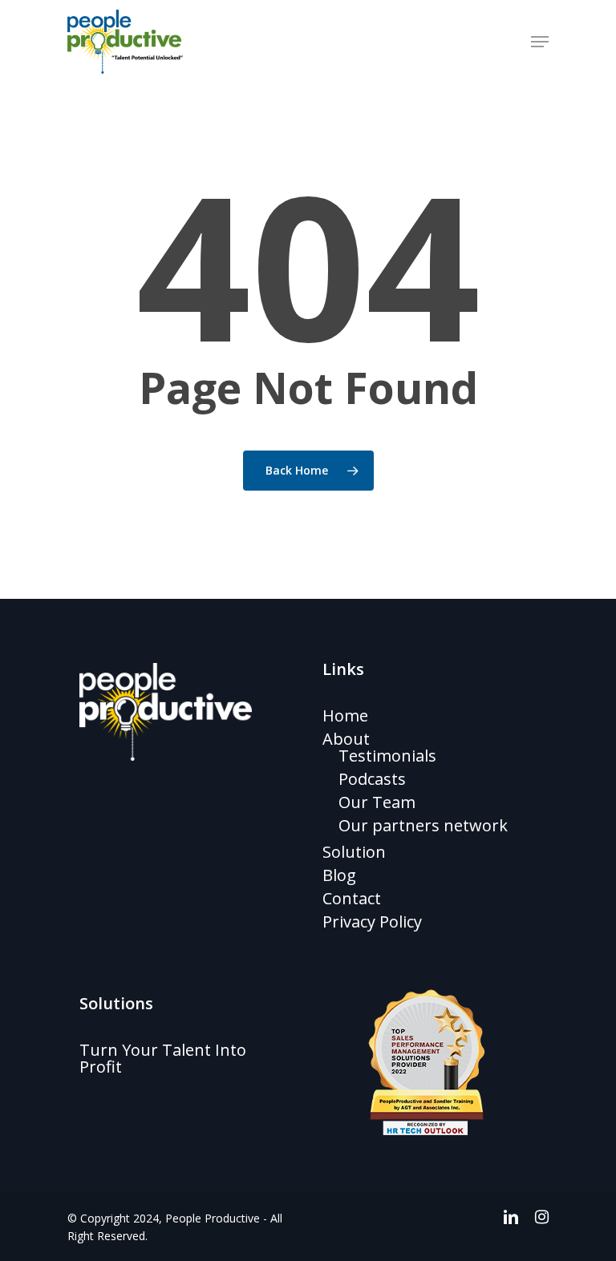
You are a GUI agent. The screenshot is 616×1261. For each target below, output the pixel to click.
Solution (354, 851)
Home (345, 715)
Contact (351, 898)
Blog (339, 875)
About (346, 738)
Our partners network (423, 825)
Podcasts (372, 778)
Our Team (376, 802)
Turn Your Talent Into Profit (162, 1058)
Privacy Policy (372, 921)
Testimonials (387, 755)
